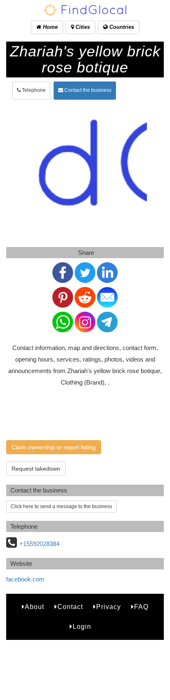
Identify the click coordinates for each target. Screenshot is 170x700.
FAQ (141, 606)
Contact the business (87, 90)
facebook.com (25, 579)
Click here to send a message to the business (61, 506)
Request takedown (36, 468)
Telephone (33, 90)
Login (82, 626)
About (34, 606)
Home (49, 27)
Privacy (108, 606)
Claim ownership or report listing (54, 447)
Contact (70, 606)
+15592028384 (39, 543)
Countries (121, 27)
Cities (82, 27)
